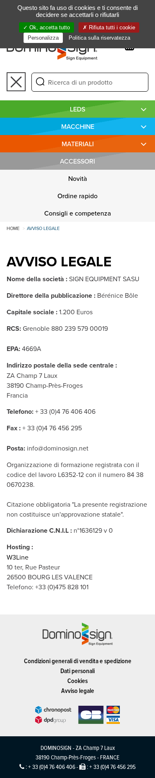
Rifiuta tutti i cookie (111, 27)
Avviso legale (77, 690)
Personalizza (43, 38)
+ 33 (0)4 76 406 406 (51, 766)
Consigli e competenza (77, 213)
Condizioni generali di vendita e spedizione (77, 661)
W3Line (18, 557)
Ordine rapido (77, 195)
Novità (77, 178)
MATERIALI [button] (78, 143)
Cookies (77, 680)
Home (13, 228)
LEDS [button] (77, 109)
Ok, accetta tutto (49, 27)
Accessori (77, 161)
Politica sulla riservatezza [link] (99, 38)
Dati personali (77, 671)
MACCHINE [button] (77, 126)
